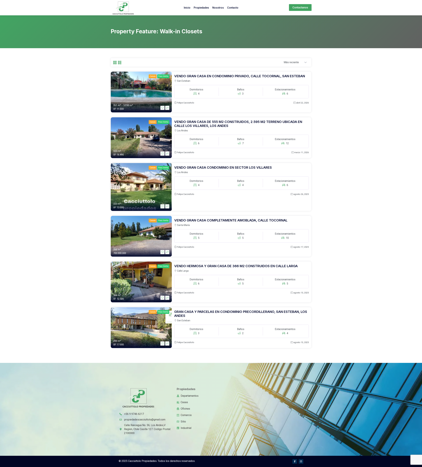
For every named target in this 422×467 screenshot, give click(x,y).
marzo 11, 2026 (301, 152)
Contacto (232, 7)
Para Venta (163, 76)
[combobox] (295, 62)
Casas (153, 76)
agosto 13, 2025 (301, 292)
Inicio (187, 7)
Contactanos (300, 7)
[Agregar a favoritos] (162, 108)
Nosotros (218, 7)
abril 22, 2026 (302, 102)
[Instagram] (301, 461)
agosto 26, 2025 (301, 194)
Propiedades (201, 7)
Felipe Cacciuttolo (185, 102)
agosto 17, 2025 (301, 247)
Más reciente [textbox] (291, 62)
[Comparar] (167, 108)
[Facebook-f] (294, 461)
